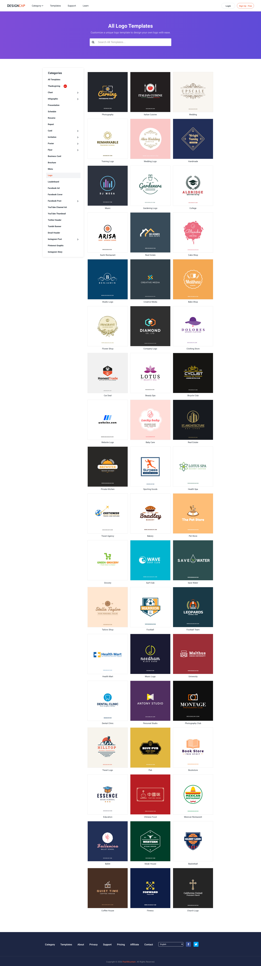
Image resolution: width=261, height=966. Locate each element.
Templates (55, 5)
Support (72, 5)
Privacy (93, 944)
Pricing (121, 944)
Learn (85, 5)
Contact (148, 944)
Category (36, 5)
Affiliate (134, 944)
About (80, 944)
